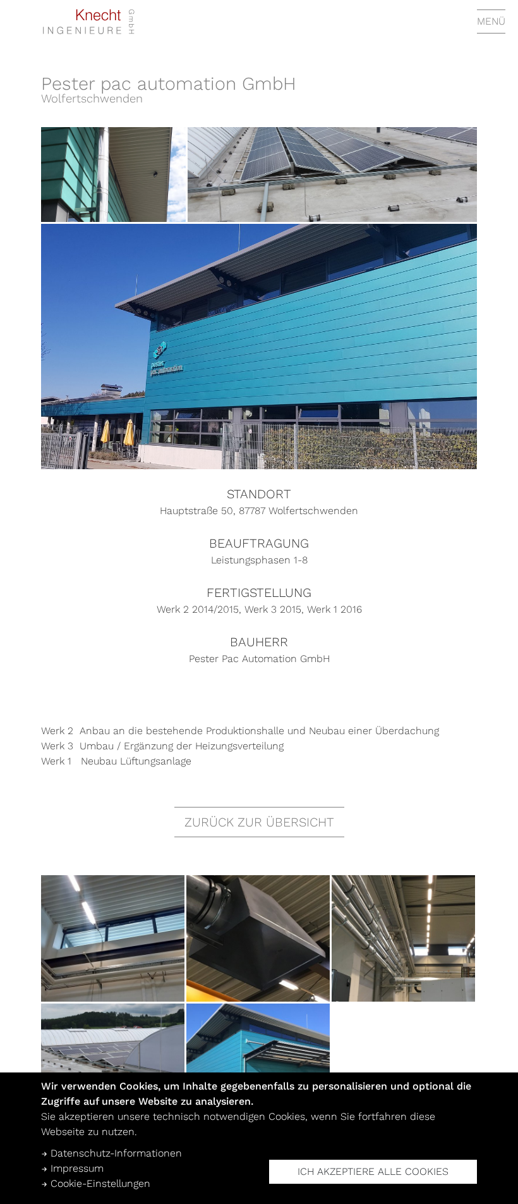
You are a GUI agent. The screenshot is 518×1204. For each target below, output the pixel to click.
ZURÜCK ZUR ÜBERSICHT (259, 822)
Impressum (75, 1168)
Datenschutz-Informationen (114, 1153)
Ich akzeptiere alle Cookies (373, 1171)
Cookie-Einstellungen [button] (98, 1183)
